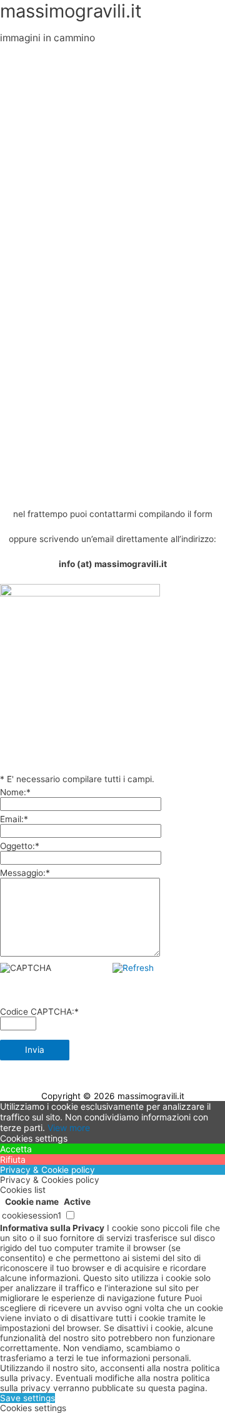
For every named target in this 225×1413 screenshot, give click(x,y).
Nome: (15, 792)
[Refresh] (133, 968)
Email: (14, 819)
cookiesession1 (31, 1215)
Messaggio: (25, 873)
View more (69, 1127)
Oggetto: (19, 846)
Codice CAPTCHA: (39, 1012)
